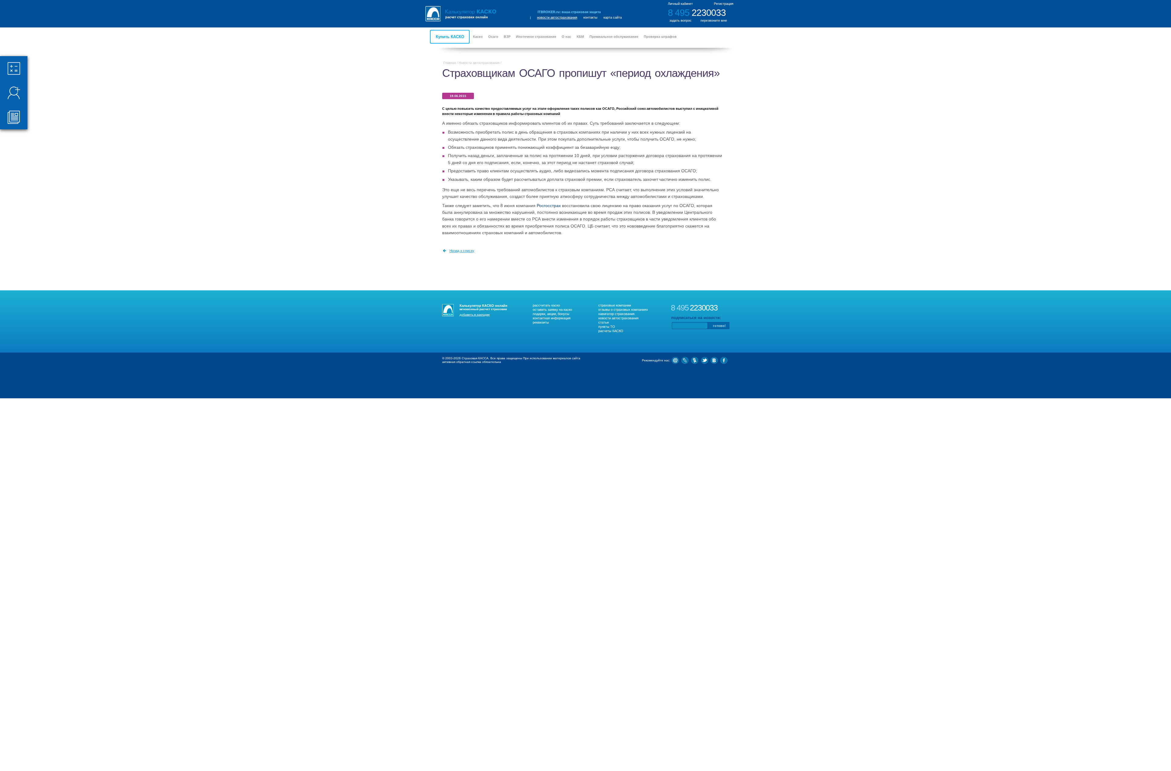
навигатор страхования (616, 314)
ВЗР (507, 36)
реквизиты (541, 322)
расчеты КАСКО (610, 331)
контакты (590, 17)
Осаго (493, 36)
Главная (449, 63)
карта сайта (612, 17)
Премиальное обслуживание (613, 36)
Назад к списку (461, 251)
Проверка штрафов (660, 36)
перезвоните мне (713, 20)
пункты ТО (606, 326)
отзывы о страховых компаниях (623, 309)
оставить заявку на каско (552, 309)
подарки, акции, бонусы (551, 314)
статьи (603, 322)
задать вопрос (680, 20)
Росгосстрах (549, 205)
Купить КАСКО (450, 36)
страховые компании (614, 305)
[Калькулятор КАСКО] (470, 11)
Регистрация (723, 3)
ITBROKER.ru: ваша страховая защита (569, 12)
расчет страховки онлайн (466, 17)
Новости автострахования (479, 63)
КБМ (580, 36)
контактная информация (552, 318)
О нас (566, 36)
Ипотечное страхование (536, 36)
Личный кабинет (680, 3)
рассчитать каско (546, 305)
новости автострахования (557, 17)
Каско (478, 36)
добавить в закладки (475, 314)
